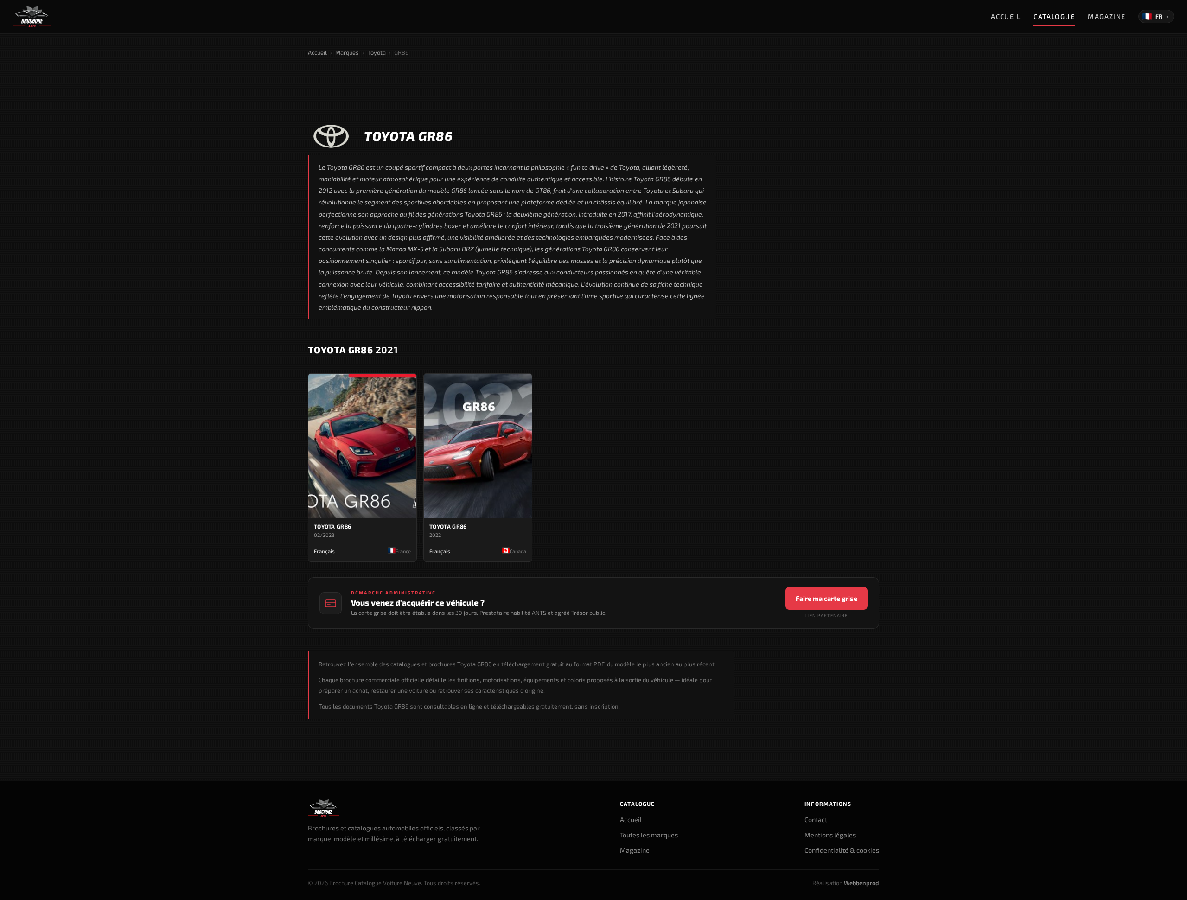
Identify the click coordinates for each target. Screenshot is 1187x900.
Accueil (1006, 16)
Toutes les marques (649, 835)
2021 (353, 349)
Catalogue (1054, 16)
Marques (347, 52)
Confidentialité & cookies (841, 850)
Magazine (1107, 16)
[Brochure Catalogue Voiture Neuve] (32, 16)
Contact (815, 819)
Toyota (376, 52)
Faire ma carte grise (826, 598)
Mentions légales (830, 835)
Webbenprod (861, 883)
